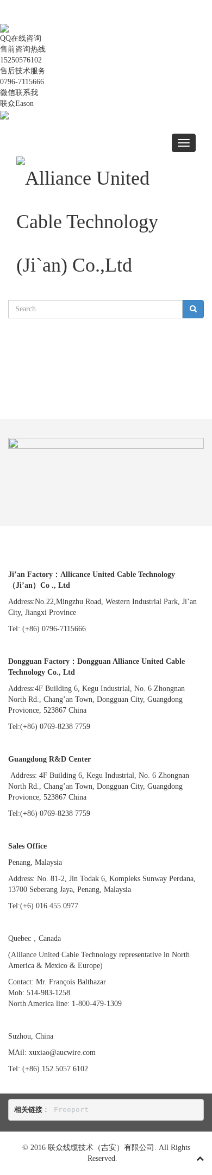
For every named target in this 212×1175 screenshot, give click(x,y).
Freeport (71, 1109)
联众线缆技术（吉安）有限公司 (101, 1147)
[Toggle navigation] (184, 143)
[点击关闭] (1, 16)
